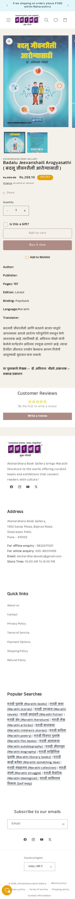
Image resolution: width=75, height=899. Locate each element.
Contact (12, 614)
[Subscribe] (63, 824)
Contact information (39, 896)
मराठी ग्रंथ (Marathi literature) (28, 720)
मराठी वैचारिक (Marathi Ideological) (34, 776)
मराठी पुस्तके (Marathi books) (27, 704)
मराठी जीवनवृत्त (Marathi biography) (36, 749)
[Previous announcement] (7, 5)
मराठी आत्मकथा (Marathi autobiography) (33, 744)
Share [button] (10, 193)
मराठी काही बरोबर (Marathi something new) (34, 760)
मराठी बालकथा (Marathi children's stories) (31, 728)
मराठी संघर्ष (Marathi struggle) (36, 771)
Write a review (37, 416)
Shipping (7, 183)
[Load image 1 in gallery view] (14, 142)
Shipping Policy (17, 651)
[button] (8, 20)
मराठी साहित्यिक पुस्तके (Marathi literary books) (33, 755)
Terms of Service (18, 633)
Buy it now (37, 245)
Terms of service (38, 890)
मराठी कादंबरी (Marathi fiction (41, 715)
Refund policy (58, 884)
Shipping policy (60, 890)
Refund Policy (16, 660)
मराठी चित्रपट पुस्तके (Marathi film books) (33, 739)
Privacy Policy (16, 624)
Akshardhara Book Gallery (32, 884)
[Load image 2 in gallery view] (37, 142)
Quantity (8, 203)
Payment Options (18, 642)
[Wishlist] (55, 20)
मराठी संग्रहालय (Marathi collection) (31, 768)
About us (13, 605)
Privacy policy (17, 890)
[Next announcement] (68, 5)
